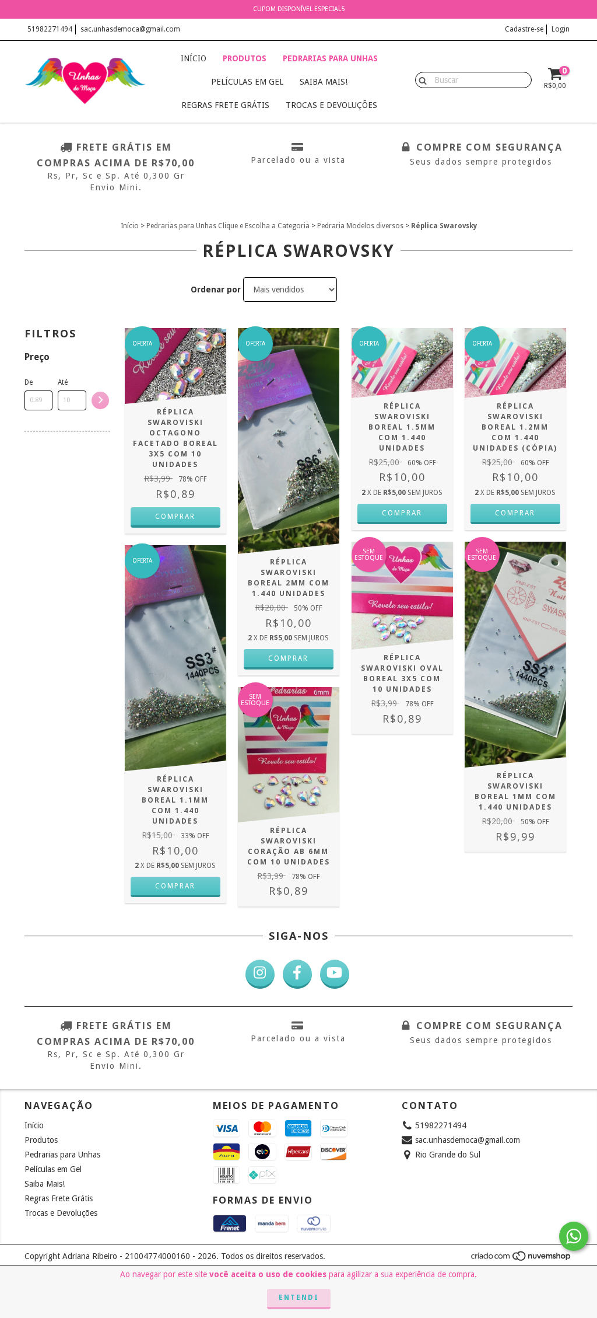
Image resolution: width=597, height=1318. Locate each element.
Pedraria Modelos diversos (360, 226)
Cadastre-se (524, 29)
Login (561, 29)
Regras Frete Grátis (225, 105)
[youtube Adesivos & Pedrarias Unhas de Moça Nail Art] (334, 974)
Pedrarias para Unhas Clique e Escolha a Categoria (228, 226)
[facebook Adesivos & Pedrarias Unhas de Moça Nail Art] (297, 974)
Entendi (299, 1297)
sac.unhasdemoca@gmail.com (130, 29)
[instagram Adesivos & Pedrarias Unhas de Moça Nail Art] (260, 974)
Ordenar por (216, 289)
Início (193, 58)
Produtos (244, 58)
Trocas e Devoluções (331, 105)
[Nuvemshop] (521, 1259)
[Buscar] (420, 79)
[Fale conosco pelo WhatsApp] (573, 1236)
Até (63, 382)
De (28, 382)
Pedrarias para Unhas (330, 58)
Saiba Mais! (323, 81)
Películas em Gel (247, 81)
